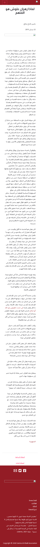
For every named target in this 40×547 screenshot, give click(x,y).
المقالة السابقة (20, 457)
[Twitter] (20, 470)
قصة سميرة (33, 500)
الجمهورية (32, 441)
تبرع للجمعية (33, 509)
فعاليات (34, 503)
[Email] (15, 470)
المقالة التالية (20, 463)
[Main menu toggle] (4, 2)
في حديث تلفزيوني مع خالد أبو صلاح (20, 309)
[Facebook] (24, 470)
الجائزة (35, 506)
